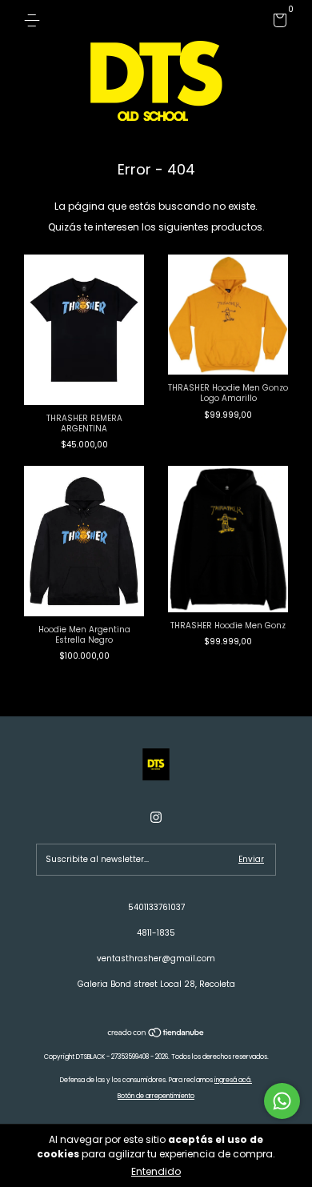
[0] (277, 24)
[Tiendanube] (156, 1034)
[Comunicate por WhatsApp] (282, 1101)
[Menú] (35, 20)
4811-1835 (156, 933)
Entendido (156, 1171)
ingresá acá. (233, 1080)
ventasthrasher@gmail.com (156, 958)
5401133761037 (156, 907)
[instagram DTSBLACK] (156, 817)
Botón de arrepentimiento (156, 1096)
